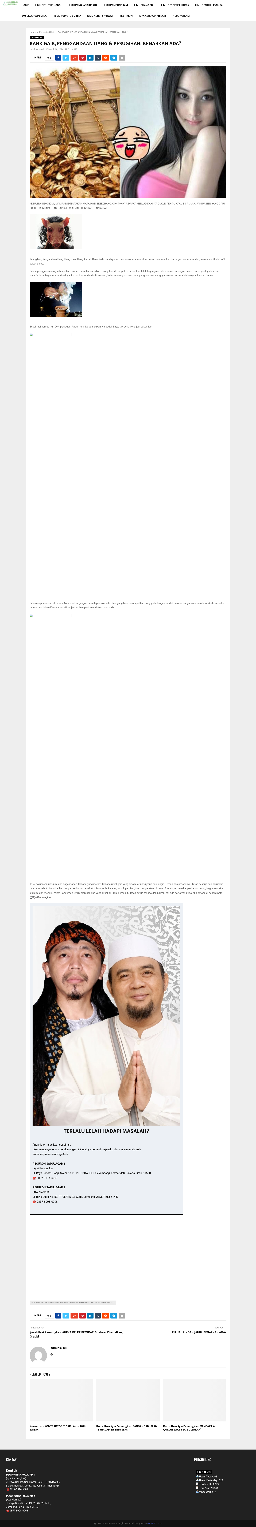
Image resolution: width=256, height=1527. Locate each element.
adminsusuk (38, 49)
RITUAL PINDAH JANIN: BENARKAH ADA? (199, 1332)
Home (25, 5)
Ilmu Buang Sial (144, 5)
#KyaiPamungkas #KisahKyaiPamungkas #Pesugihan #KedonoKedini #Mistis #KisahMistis (73, 1302)
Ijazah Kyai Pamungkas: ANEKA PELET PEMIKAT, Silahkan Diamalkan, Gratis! (76, 1334)
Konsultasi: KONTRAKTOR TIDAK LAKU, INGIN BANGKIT (58, 1428)
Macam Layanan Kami (152, 15)
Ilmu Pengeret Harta (175, 5)
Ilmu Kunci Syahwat (100, 15)
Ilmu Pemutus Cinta (67, 15)
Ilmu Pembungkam (116, 5)
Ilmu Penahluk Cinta (209, 5)
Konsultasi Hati (36, 38)
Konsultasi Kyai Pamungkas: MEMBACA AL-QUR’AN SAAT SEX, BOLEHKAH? (190, 1428)
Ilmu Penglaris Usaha (83, 5)
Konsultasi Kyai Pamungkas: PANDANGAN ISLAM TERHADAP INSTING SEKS (126, 1428)
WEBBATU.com (154, 1523)
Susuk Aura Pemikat (35, 15)
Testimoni (126, 15)
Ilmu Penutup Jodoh (48, 5)
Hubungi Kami (181, 15)
